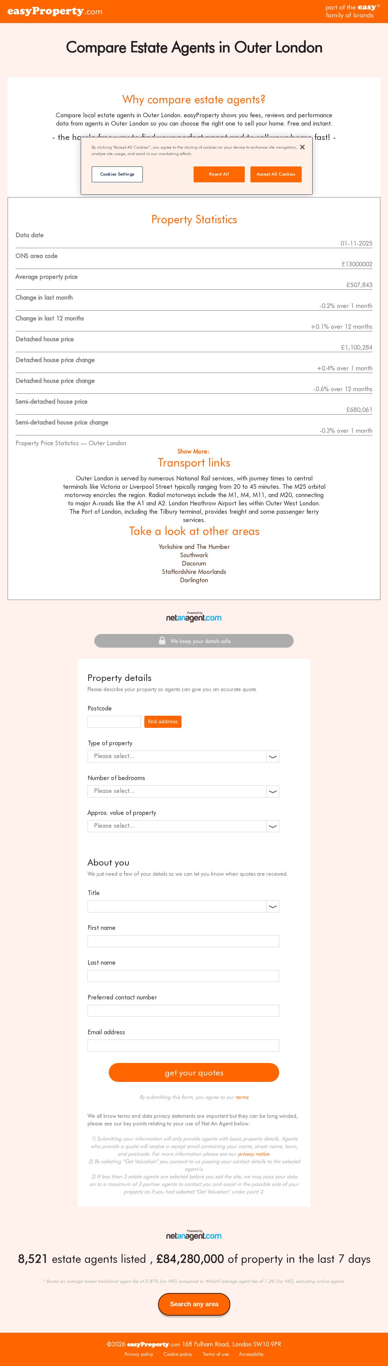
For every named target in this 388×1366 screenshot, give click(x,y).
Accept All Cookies (276, 174)
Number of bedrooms (116, 778)
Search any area (194, 1308)
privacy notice (253, 1154)
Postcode (100, 708)
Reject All (219, 174)
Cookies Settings (117, 174)
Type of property (110, 743)
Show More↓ (194, 451)
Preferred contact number (122, 997)
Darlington (194, 580)
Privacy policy (139, 1354)
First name (102, 927)
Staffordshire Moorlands (194, 571)
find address (163, 721)
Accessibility (251, 1354)
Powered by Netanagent (194, 617)
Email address (106, 1032)
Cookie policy (177, 1354)
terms (242, 1097)
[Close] (302, 147)
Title (94, 893)
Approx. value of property (122, 812)
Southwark (194, 555)
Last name (102, 962)
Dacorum (194, 563)
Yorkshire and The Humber (194, 546)
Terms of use (215, 1354)
